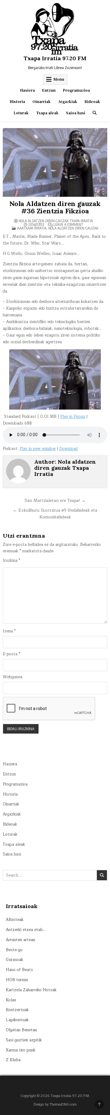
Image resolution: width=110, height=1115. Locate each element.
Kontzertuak (17, 1009)
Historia (17, 101)
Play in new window (38, 448)
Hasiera (27, 90)
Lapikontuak (17, 1020)
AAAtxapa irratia (31, 228)
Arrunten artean (20, 940)
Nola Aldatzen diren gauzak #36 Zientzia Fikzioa (55, 207)
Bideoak (92, 101)
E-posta (11, 654)
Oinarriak (41, 101)
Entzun (49, 90)
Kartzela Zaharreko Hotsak (31, 990)
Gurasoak (14, 959)
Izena (9, 631)
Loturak (21, 113)
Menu (58, 79)
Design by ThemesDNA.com (55, 1104)
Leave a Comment (68, 224)
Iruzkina (11, 561)
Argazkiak (67, 101)
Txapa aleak (47, 113)
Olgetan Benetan (21, 1030)
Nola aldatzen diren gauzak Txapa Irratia (56, 221)
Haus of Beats (19, 969)
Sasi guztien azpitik (24, 1040)
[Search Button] (94, 113)
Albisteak (15, 919)
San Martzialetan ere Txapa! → (55, 500)
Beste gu (14, 950)
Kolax (11, 1000)
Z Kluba (13, 1060)
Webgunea (12, 677)
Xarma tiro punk (20, 1050)
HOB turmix (17, 980)
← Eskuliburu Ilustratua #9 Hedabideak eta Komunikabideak (55, 514)
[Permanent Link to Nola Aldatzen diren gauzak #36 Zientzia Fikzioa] (55, 162)
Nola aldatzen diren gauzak (73, 228)
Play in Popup (72, 416)
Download (68, 448)
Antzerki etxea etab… (26, 929)
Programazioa (76, 90)
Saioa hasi (75, 113)
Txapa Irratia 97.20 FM (55, 58)
